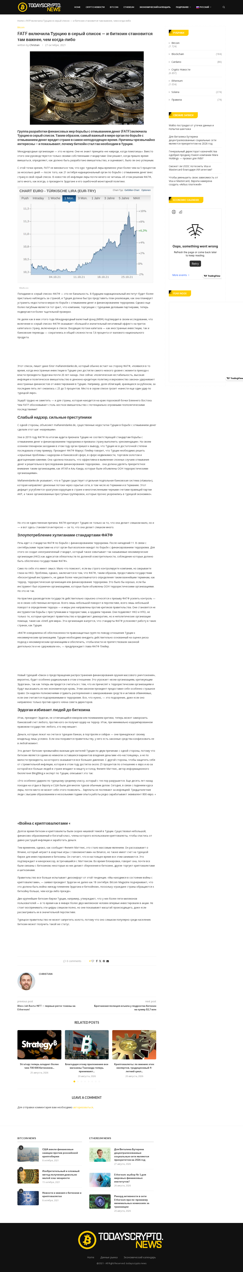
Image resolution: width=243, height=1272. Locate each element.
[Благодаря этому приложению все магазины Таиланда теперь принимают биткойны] (87, 1044)
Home (77, 7)
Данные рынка (109, 1257)
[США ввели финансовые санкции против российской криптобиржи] (28, 1154)
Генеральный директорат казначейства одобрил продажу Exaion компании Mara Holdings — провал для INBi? (193, 155)
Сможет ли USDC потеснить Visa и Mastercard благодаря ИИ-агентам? (190, 167)
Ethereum (129, 7)
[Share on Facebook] (96, 961)
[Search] (224, 7)
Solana (196, 92)
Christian (34, 45)
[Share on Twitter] (100, 961)
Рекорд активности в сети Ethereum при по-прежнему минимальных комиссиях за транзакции (131, 1201)
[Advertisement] (82, 350)
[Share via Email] (107, 961)
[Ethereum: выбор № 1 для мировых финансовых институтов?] (100, 1180)
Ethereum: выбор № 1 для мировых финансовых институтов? (130, 1178)
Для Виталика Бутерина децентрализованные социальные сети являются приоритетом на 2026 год (192, 140)
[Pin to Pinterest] (104, 961)
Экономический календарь (155, 7)
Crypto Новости (95, 7)
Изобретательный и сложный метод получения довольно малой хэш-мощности (61, 1174)
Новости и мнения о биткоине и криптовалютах (61, 1194)
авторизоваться (83, 1107)
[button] (22, 1056)
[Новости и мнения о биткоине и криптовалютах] (28, 1198)
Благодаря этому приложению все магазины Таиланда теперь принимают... (86, 1068)
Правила (196, 99)
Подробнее (182, 7)
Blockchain (196, 54)
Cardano (196, 62)
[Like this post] (92, 961)
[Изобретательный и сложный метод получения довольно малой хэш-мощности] (28, 1176)
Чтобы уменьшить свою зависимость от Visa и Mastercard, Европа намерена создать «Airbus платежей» (193, 181)
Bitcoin (114, 7)
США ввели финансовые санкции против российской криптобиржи (60, 1153)
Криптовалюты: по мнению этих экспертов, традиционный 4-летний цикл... (134, 1068)
